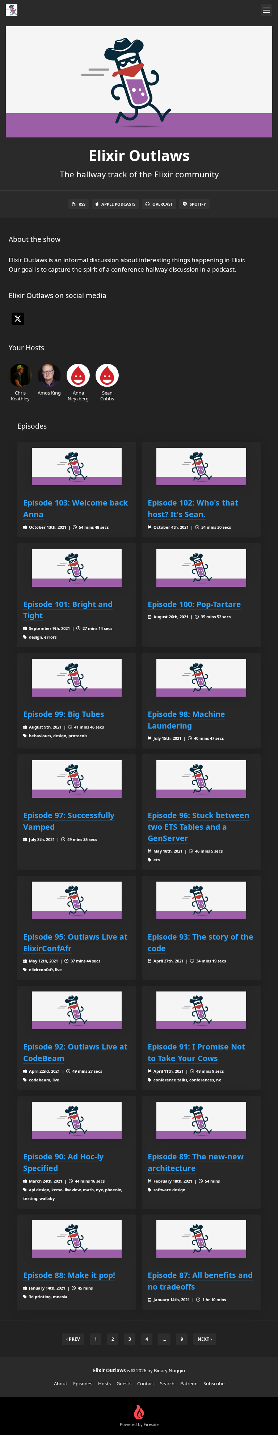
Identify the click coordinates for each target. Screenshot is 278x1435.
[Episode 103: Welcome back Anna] (76, 466)
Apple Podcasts (118, 204)
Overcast (162, 204)
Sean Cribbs (107, 395)
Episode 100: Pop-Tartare (194, 604)
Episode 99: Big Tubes (63, 714)
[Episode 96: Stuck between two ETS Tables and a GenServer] (201, 778)
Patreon (189, 1383)
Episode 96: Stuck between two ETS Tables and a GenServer (198, 827)
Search (167, 1383)
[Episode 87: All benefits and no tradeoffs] (201, 1239)
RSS (82, 204)
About (60, 1383)
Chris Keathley (20, 395)
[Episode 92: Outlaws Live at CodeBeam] (76, 1010)
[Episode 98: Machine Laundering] (201, 677)
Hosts (104, 1383)
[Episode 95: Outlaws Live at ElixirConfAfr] (76, 900)
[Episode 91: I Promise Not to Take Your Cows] (201, 1010)
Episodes (82, 1383)
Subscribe (213, 1383)
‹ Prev (73, 1339)
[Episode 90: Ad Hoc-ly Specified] (76, 1120)
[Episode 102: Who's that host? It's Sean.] (201, 466)
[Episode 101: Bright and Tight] (76, 567)
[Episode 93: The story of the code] (201, 900)
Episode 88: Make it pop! (69, 1275)
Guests (124, 1383)
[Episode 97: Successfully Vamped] (76, 778)
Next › (205, 1339)
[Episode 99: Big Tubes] (76, 677)
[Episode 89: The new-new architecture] (201, 1120)
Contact (145, 1383)
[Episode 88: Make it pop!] (76, 1239)
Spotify (198, 204)
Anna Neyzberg (78, 395)
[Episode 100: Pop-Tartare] (201, 567)
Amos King (49, 392)
